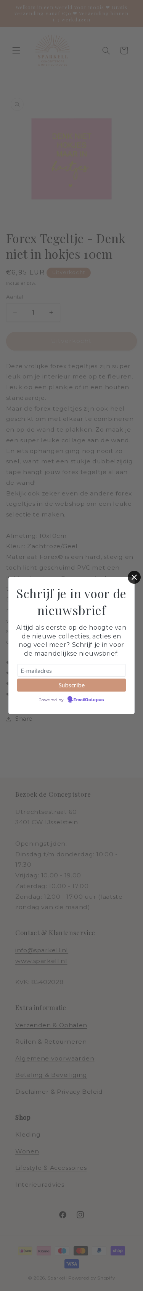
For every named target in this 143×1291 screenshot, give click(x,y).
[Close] (134, 577)
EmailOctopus (89, 700)
